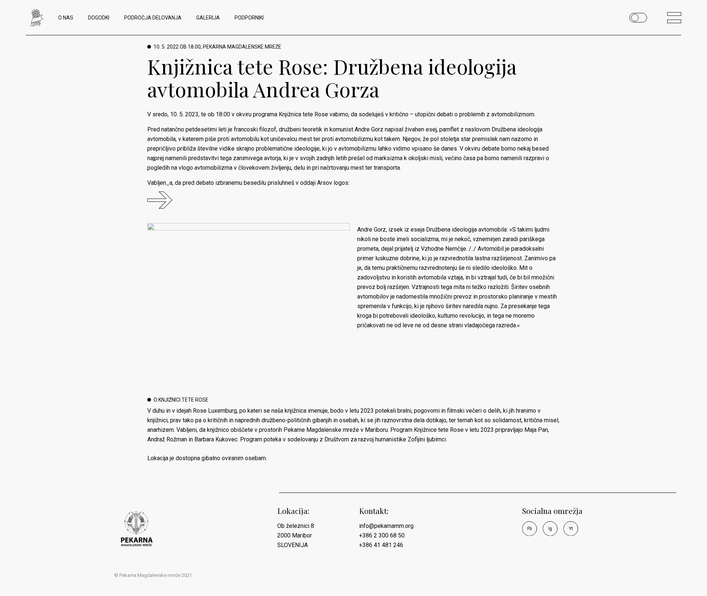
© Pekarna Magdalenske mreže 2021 (153, 575)
